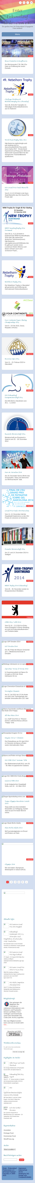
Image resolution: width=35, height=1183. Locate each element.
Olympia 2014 (10, 864)
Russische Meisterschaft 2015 (15, 434)
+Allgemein (30, 315)
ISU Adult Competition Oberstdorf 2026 (17, 983)
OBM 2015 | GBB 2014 (13, 622)
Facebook (20, 2)
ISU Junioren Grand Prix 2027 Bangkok (16, 925)
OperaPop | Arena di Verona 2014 (16, 669)
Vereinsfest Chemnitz (12, 691)
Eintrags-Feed (9, 1133)
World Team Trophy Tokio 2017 (16, 140)
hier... (5, 1025)
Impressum (22, 1168)
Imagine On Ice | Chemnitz (14, 738)
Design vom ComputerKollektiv (25, 1176)
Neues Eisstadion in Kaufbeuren (16, 61)
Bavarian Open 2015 (12, 359)
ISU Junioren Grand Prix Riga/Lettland (16, 953)
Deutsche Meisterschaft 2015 (15, 549)
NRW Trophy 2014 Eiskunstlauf (16, 585)
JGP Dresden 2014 (11, 646)
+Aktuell (30, 56)
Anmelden (7, 1130)
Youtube (31, 2)
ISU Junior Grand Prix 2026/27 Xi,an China (17, 968)
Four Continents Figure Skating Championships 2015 (16, 321)
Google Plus (27, 2)
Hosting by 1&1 (24, 1173)
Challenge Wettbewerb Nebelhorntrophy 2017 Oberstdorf (17, 100)
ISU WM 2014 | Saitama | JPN (16, 760)
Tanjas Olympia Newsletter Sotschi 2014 (17, 802)
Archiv (21, 1172)
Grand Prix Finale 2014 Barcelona (17, 511)
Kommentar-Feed (10, 1136)
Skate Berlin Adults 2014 (13, 828)
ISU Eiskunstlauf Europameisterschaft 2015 (14, 396)
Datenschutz (23, 1170)
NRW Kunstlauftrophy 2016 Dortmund (15, 229)
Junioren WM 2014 (12, 781)
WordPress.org (9, 1139)
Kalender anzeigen (18, 1051)
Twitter (24, 2)
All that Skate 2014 (12, 715)
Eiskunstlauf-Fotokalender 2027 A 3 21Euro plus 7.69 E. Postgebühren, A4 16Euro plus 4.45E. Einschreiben (14, 936)
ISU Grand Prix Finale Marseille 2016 (16, 188)
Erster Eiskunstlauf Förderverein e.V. (17, 16)
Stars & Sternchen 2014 (13, 472)
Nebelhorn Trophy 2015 (13, 282)
